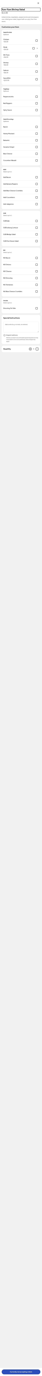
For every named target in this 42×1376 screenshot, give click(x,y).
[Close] (38, 3)
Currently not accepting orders (21, 1372)
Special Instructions (11, 318)
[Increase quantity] (37, 349)
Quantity (7, 349)
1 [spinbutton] (33, 349)
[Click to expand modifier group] (37, 48)
